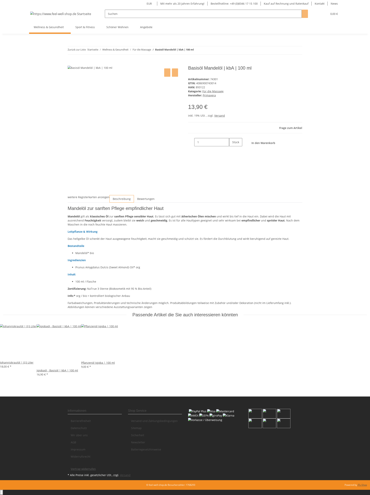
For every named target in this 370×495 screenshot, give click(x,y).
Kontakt (320, 3)
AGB (73, 442)
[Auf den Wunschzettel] (175, 72)
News (334, 3)
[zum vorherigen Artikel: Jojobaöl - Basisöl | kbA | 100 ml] (197, 50)
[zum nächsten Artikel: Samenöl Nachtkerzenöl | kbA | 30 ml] (204, 50)
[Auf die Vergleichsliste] (167, 72)
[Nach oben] (1, 492)
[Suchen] (305, 14)
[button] (317, 13)
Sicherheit (137, 435)
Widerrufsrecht (80, 456)
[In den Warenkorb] (71, 63)
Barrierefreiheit (81, 421)
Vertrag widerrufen (83, 469)
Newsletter (138, 442)
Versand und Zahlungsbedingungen (154, 421)
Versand (219, 115)
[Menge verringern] (191, 142)
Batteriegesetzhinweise (146, 449)
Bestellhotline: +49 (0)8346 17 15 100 (234, 3)
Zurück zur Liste (77, 49)
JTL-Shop (362, 485)
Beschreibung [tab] (122, 199)
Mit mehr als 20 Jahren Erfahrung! (182, 3)
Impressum (78, 449)
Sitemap (136, 428)
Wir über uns (79, 435)
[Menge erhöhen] (232, 150)
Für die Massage (213, 91)
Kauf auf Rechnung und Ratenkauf (286, 3)
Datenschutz (79, 428)
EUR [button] (150, 3)
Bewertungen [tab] (146, 199)
